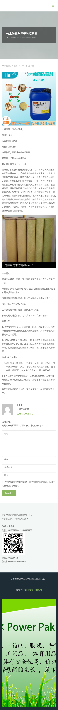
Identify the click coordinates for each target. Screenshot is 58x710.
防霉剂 (14, 65)
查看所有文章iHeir (25, 414)
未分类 (13, 38)
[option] (29, 653)
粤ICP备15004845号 (33, 590)
